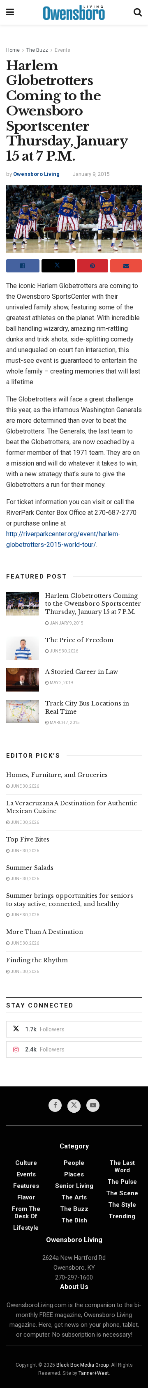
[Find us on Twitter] (74, 1106)
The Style (122, 1204)
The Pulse (122, 1181)
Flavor (26, 1197)
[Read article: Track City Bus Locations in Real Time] (22, 711)
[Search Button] (138, 12)
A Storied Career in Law (81, 672)
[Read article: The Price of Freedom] (22, 648)
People (74, 1163)
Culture (26, 1163)
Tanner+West (94, 1373)
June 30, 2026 (63, 651)
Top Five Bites (27, 839)
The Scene (122, 1193)
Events (62, 50)
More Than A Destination (44, 932)
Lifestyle (26, 1227)
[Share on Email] (126, 265)
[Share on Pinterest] (93, 265)
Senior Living (74, 1186)
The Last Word (122, 1166)
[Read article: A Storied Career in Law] (22, 680)
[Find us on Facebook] (55, 1105)
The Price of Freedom (79, 640)
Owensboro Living (36, 174)
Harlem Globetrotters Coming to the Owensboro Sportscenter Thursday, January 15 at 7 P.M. (93, 604)
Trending (122, 1216)
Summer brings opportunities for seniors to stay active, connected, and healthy (69, 900)
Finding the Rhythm (37, 960)
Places (74, 1174)
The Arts (74, 1197)
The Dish (74, 1220)
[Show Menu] (10, 12)
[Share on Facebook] (22, 265)
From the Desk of (26, 1212)
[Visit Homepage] (74, 12)
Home (13, 50)
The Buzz (37, 50)
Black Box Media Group (82, 1365)
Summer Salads (29, 868)
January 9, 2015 (91, 174)
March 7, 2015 (64, 722)
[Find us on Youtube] (92, 1105)
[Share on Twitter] (58, 265)
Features (26, 1186)
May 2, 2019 (61, 682)
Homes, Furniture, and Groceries (57, 775)
